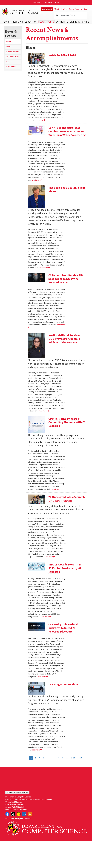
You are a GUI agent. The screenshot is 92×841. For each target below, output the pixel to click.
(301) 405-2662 (21, 809)
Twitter (13, 814)
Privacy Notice (25, 818)
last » (81, 758)
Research (17, 22)
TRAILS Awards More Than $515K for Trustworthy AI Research (64, 568)
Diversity (75, 22)
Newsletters (11, 66)
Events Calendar (12, 51)
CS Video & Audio (12, 56)
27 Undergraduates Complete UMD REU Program (67, 498)
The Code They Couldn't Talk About (66, 189)
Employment (47, 9)
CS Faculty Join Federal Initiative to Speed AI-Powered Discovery (63, 627)
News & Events (46, 22)
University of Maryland (46, 2)
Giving (85, 22)
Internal (64, 9)
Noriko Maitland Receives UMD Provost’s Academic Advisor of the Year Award (64, 338)
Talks (8, 46)
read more (39, 120)
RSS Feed (30, 814)
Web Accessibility (12, 818)
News (8, 41)
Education (30, 22)
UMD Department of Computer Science (21, 11)
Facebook (7, 814)
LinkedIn (24, 814)
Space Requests (75, 9)
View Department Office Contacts (17, 792)
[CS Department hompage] (46, 828)
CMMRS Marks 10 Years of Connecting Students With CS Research (67, 422)
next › (73, 758)
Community (62, 22)
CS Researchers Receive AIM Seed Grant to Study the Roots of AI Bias (65, 278)
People (7, 22)
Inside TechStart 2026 (62, 55)
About (56, 9)
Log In (86, 9)
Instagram (18, 814)
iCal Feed (9, 61)
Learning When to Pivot (63, 684)
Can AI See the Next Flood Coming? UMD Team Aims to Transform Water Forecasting (67, 131)
